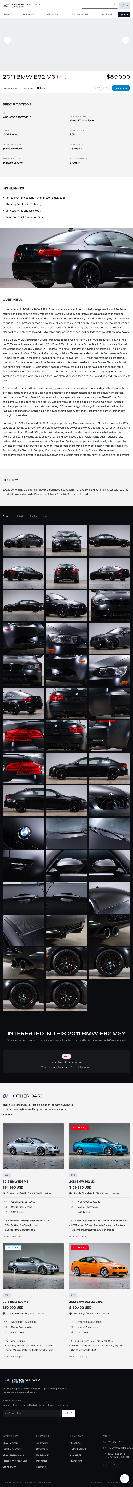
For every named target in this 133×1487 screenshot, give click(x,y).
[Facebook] (114, 1465)
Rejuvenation (42, 1454)
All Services (42, 1442)
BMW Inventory (10, 1442)
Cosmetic (41, 1466)
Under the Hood (78, 1448)
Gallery (41, 88)
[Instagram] (106, 1465)
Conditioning (42, 1448)
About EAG (75, 1442)
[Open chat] (124, 1478)
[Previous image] (7, 40)
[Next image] (125, 40)
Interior (21, 516)
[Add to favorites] (98, 88)
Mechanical (42, 1460)
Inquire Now (121, 88)
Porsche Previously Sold (15, 1460)
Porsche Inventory (12, 1448)
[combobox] (100, 5)
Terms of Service (114, 1482)
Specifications (10, 88)
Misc (45, 516)
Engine (33, 516)
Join (67, 1413)
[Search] (114, 5)
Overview (27, 88)
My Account (76, 1460)
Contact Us (75, 1454)
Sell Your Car (9, 1466)
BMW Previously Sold (13, 1454)
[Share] (106, 88)
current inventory (59, 1067)
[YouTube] (121, 1465)
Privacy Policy (97, 1482)
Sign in (124, 14)
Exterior (7, 516)
